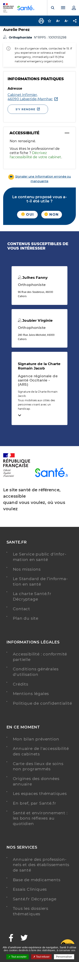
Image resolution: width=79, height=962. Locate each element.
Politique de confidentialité (42, 703)
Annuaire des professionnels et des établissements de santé (41, 865)
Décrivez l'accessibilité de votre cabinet (35, 155)
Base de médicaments (36, 879)
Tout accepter (19, 956)
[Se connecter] (74, 8)
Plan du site (26, 618)
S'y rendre (25, 109)
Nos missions (27, 569)
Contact (21, 608)
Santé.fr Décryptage (34, 899)
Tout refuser (42, 956)
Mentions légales (31, 693)
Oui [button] (29, 215)
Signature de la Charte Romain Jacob (39, 366)
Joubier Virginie (37, 320)
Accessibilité (24, 133)
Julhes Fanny (34, 277)
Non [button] (53, 215)
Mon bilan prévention (36, 739)
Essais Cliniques (30, 889)
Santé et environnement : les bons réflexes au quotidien (40, 818)
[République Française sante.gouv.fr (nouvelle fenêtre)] (16, 476)
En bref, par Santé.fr (34, 803)
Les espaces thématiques (40, 793)
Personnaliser (64, 956)
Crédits (20, 684)
